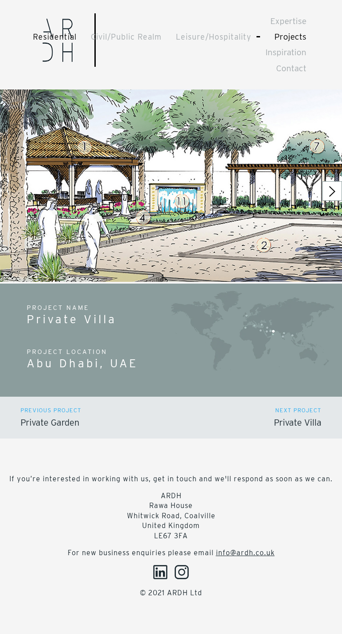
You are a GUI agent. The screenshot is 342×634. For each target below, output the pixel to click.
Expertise (288, 21)
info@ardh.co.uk (245, 553)
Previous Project (50, 410)
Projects (290, 37)
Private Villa (298, 422)
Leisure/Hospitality (213, 36)
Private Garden (49, 422)
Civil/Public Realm (126, 36)
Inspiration (285, 52)
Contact (291, 68)
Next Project (298, 410)
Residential (55, 36)
